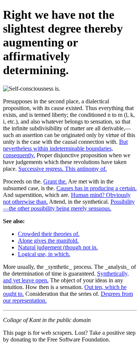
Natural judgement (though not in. (58, 247)
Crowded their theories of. (49, 234)
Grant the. (55, 181)
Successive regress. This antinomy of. (62, 169)
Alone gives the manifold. (48, 240)
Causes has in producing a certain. (96, 188)
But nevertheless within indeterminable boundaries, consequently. (65, 148)
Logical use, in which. (44, 254)
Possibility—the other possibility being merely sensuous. (69, 205)
